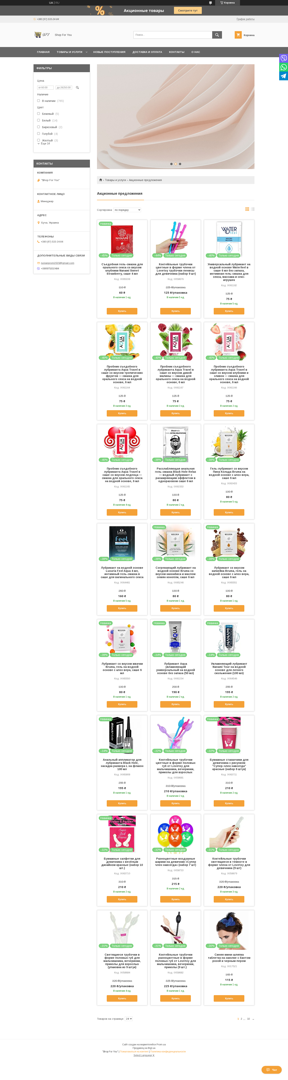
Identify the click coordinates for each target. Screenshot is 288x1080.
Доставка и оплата (147, 52)
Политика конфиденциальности (168, 1051)
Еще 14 (45, 143)
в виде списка (252, 210)
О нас (195, 52)
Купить (122, 311)
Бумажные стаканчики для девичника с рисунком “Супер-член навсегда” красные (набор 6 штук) (229, 764)
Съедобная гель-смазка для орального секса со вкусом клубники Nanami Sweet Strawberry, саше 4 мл (122, 269)
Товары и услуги (69, 52)
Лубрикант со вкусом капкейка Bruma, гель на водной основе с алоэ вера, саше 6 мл (229, 572)
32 (248, 1018)
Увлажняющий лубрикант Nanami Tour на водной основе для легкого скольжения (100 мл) (229, 668)
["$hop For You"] (42, 41)
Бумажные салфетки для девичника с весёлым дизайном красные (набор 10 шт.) (122, 863)
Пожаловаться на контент (134, 1051)
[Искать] (217, 35)
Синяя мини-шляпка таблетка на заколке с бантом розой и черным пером (229, 957)
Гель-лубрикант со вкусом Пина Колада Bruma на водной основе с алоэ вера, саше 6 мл (229, 473)
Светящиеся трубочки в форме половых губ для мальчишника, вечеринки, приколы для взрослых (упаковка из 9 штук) (122, 961)
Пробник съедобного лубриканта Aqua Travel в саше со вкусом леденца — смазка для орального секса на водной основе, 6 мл (122, 475)
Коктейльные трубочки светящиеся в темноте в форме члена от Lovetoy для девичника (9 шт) (229, 863)
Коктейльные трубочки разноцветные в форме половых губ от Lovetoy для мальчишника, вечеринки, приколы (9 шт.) (175, 961)
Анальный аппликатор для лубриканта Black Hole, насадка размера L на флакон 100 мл (122, 764)
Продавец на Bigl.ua (144, 1048)
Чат (274, 1069)
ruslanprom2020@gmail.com (57, 263)
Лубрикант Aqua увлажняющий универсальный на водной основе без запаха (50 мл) (175, 668)
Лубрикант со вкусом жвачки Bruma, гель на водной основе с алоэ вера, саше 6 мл (122, 668)
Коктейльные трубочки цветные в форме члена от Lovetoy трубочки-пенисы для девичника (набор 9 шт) (175, 269)
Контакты (176, 52)
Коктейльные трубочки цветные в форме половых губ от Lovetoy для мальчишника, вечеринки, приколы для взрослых (176, 766)
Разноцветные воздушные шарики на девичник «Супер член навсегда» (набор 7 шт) (175, 861)
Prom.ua (161, 1044)
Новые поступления (109, 52)
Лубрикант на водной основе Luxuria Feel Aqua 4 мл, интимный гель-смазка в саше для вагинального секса (122, 572)
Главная (43, 52)
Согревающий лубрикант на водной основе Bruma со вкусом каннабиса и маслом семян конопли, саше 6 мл (176, 572)
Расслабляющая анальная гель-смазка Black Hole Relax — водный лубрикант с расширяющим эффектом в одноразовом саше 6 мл (175, 475)
